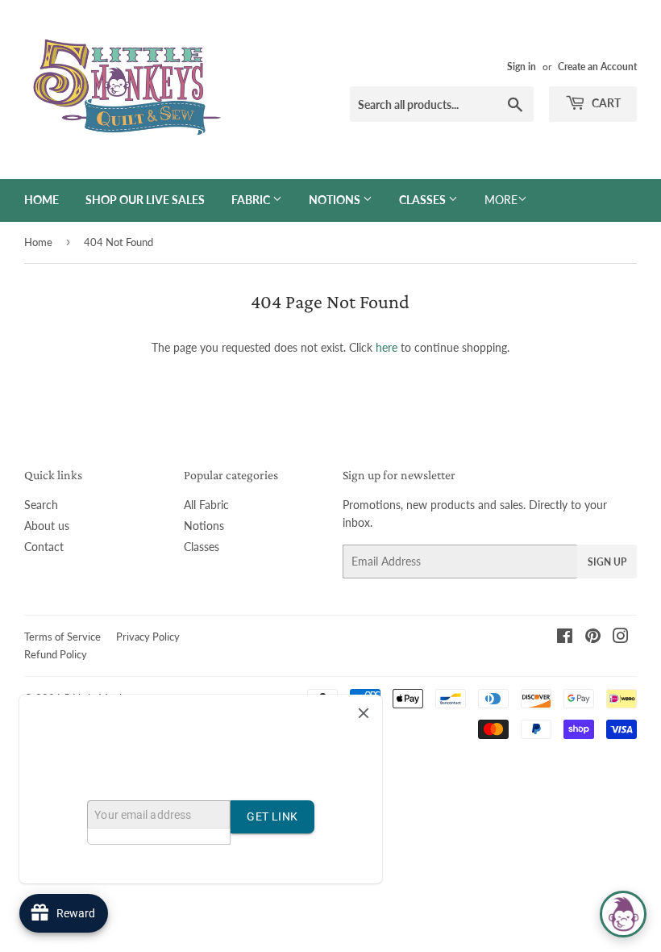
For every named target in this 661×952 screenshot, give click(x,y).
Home (41, 200)
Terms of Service (62, 636)
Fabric (251, 200)
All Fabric (206, 504)
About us (46, 525)
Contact (44, 546)
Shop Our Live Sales (145, 200)
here (386, 347)
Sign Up (607, 562)
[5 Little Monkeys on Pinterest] (592, 638)
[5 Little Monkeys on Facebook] (564, 638)
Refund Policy (55, 654)
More (501, 200)
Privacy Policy (148, 636)
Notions (336, 200)
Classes (423, 200)
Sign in (521, 67)
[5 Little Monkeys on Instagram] (621, 638)
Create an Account (597, 67)
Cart (605, 103)
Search (41, 504)
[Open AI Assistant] (623, 914)
